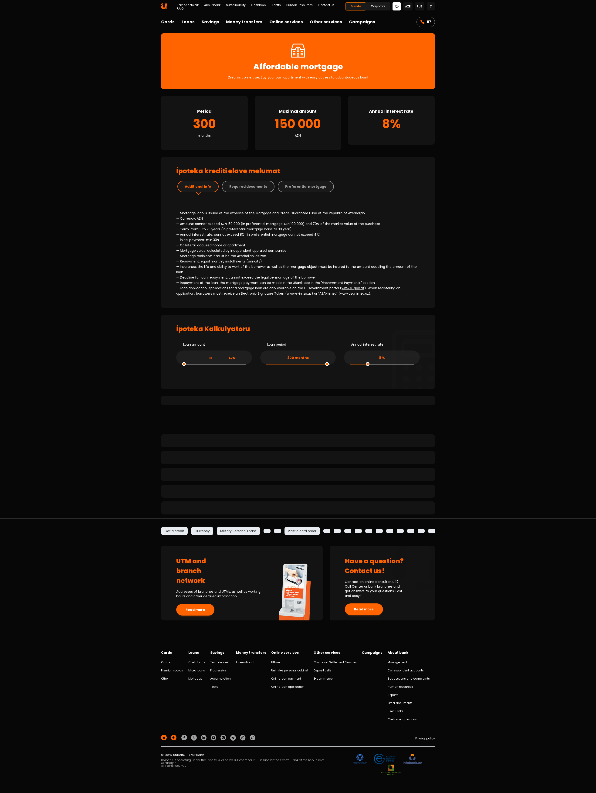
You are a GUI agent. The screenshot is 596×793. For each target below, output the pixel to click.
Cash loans (196, 662)
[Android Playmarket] (174, 737)
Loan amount (194, 344)
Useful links (395, 711)
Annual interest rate (367, 344)
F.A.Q (180, 8)
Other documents (400, 703)
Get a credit (174, 531)
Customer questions (402, 719)
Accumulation (220, 679)
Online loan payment (286, 679)
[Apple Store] (164, 737)
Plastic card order (302, 531)
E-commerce (323, 679)
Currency (202, 531)
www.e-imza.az (299, 293)
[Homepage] (164, 8)
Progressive (218, 670)
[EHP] (385, 759)
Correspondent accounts (406, 670)
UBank (275, 662)
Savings (210, 22)
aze (408, 6)
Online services (286, 22)
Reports (393, 695)
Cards (168, 22)
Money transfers (244, 22)
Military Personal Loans (238, 531)
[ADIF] (360, 759)
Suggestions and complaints (409, 679)
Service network (188, 5)
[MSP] (391, 770)
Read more (195, 609)
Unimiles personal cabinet (289, 670)
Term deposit (219, 662)
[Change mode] (397, 6)
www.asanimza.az (354, 293)
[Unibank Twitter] (194, 737)
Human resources (400, 687)
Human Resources (299, 5)
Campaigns (362, 22)
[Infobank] (412, 759)
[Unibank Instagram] (223, 737)
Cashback (258, 5)
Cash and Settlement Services (335, 662)
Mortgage (195, 679)
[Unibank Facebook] (184, 737)
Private (355, 6)
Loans (188, 22)
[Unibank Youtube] (214, 737)
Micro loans (196, 670)
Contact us (326, 5)
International (245, 662)
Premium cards (172, 670)
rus (420, 6)
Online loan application (288, 687)
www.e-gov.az (353, 288)
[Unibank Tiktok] (252, 737)
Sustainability (236, 5)
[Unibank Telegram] (233, 737)
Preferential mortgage (305, 186)
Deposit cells (322, 670)
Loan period (276, 344)
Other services (326, 22)
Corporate (378, 6)
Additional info (198, 186)
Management (397, 662)
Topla (214, 687)
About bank (212, 5)
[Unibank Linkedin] (204, 737)
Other (165, 679)
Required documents (248, 186)
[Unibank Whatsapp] (243, 737)
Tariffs (276, 5)
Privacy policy (425, 738)
